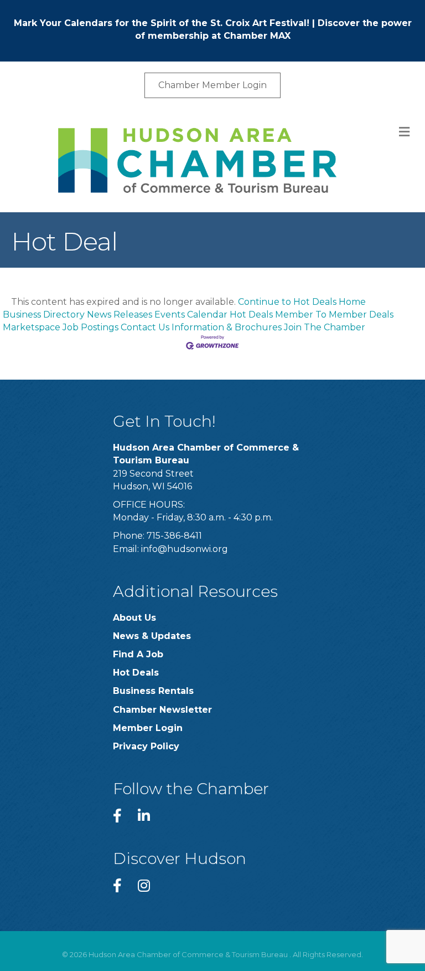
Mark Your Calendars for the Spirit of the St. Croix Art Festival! (161, 23)
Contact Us (145, 327)
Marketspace (31, 327)
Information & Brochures (227, 327)
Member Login (148, 728)
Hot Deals (251, 314)
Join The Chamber (324, 327)
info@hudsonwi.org (184, 549)
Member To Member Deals (334, 314)
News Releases (119, 314)
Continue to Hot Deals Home (302, 302)
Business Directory (44, 314)
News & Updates (152, 636)
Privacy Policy (146, 746)
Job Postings (90, 327)
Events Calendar (190, 314)
